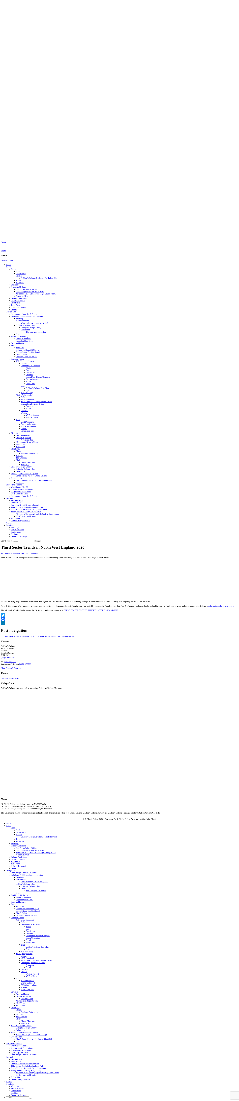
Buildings (15, 285)
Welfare (24, 413)
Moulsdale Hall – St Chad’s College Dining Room (36, 294)
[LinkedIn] (119, 623)
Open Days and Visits (19, 494)
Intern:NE (20, 482)
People (13, 269)
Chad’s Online (21, 354)
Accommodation (22, 321)
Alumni (9, 523)
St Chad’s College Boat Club (37, 388)
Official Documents (18, 307)
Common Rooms (17, 359)
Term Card (20, 348)
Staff (18, 271)
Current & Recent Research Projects (25, 505)
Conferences (16, 532)
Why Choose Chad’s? (19, 487)
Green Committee (33, 379)
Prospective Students (14, 485)
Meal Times (20, 444)
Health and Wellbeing (19, 336)
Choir (18, 460)
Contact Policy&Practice (20, 521)
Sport (23, 386)
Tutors (18, 280)
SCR (18, 420)
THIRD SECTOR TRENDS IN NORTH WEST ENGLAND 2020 (91, 610)
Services (19, 456)
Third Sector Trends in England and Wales (27, 507)
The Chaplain (21, 458)
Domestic (24, 411)
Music (28, 368)
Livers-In (14, 433)
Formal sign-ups (27, 431)
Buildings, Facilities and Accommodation (27, 316)
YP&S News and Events (25, 516)
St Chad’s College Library (26, 325)
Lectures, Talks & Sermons (26, 357)
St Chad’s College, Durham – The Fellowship (39, 278)
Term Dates (20, 447)
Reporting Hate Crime (24, 341)
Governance (21, 274)
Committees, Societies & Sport (33, 404)
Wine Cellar (30, 384)
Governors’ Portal (18, 300)
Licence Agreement (23, 438)
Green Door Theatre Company (38, 377)
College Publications (19, 298)
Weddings (15, 527)
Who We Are (16, 503)
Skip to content (7, 260)
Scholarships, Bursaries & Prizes (23, 314)
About (8, 267)
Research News (17, 500)
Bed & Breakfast (17, 530)
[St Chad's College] (119, 120)
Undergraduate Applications (22, 489)
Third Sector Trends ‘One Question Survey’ (58, 636)
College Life (11, 312)
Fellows (19, 276)
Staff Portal (15, 303)
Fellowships (15, 518)
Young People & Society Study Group (26, 512)
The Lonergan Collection (36, 332)
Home (8, 265)
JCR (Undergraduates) (25, 361)
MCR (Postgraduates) (24, 395)
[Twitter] (119, 615)
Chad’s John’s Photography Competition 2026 (34, 480)
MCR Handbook (27, 399)
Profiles (24, 429)
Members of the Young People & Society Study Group (37, 514)
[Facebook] (119, 619)
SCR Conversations (28, 426)
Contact (14, 309)
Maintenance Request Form (27, 442)
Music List (25, 464)
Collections (25, 330)
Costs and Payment (18, 343)
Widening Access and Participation (24, 473)
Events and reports (28, 424)
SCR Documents (27, 422)
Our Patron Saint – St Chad (26, 289)
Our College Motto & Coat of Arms (30, 291)
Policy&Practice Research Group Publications (29, 509)
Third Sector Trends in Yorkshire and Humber (20, 636)
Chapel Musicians (28, 462)
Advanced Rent (27, 440)
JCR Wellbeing (27, 393)
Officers (24, 363)
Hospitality (10, 525)
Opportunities (16, 478)
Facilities (14, 534)
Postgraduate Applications (21, 491)
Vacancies (20, 282)
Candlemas (30, 372)
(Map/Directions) (7, 657)
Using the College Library (31, 327)
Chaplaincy (15, 449)
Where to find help (23, 339)
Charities (29, 375)
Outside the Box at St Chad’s (27, 350)
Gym (18, 334)
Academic (30, 406)
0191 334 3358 (10, 662)
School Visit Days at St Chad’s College (31, 476)
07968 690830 (25, 664)
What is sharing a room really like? (34, 323)
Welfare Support (32, 415)
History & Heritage (18, 287)
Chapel (19, 451)
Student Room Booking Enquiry (28, 352)
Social (28, 381)
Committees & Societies (30, 366)
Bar (27, 370)
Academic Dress (22, 296)
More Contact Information (11, 668)
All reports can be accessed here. (221, 606)
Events (13, 345)
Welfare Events (32, 417)
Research (9, 498)
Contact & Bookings (19, 536)
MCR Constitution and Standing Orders (36, 402)
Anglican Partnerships (29, 453)
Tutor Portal (15, 305)
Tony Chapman (31, 553)
